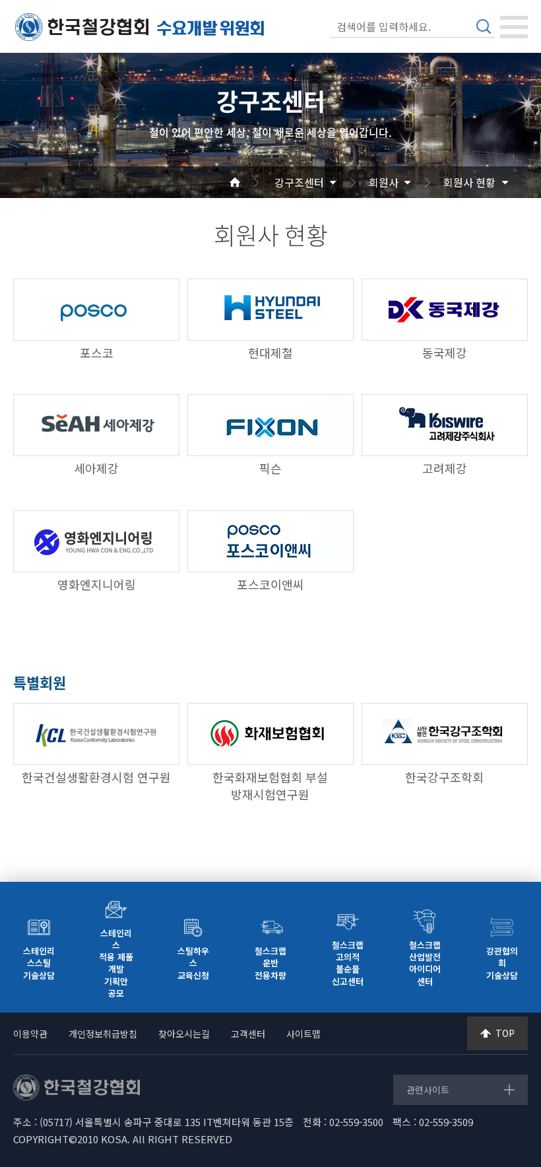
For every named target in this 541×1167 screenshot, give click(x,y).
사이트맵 (303, 1033)
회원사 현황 (469, 182)
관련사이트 (427, 1089)
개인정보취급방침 (103, 1033)
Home (251, 182)
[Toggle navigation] (514, 27)
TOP (505, 1033)
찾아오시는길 (184, 1033)
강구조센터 (299, 182)
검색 (483, 26)
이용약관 (30, 1033)
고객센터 (248, 1033)
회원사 (383, 182)
